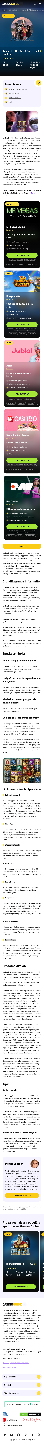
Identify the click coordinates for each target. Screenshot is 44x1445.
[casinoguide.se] (12, 1425)
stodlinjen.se (17, 260)
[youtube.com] (11, 1435)
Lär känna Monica (21, 1195)
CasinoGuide (4, 10)
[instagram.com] (18, 1435)
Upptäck (7, 1385)
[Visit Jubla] (22, 351)
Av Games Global (8, 58)
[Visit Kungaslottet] (22, 281)
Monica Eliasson (14, 1207)
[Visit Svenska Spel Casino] (22, 420)
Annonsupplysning (9, 1367)
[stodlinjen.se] (32, 1420)
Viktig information (11, 1393)
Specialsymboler (14, 94)
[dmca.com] (30, 1414)
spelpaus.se (22, 260)
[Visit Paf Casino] (22, 487)
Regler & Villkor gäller (30, 260)
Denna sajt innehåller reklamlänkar (16, 1363)
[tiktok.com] (25, 1435)
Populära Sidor (10, 1377)
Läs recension (20, 1286)
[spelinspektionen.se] (5, 1414)
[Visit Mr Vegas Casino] (22, 212)
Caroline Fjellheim (35, 1207)
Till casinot (21, 255)
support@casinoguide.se (11, 1358)
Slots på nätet (14, 10)
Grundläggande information (18, 89)
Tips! (10, 102)
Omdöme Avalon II (15, 98)
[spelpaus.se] (10, 1420)
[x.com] (39, 1435)
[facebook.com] (32, 1435)
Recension (9, 230)
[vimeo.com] (5, 1435)
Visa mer (22, 546)
